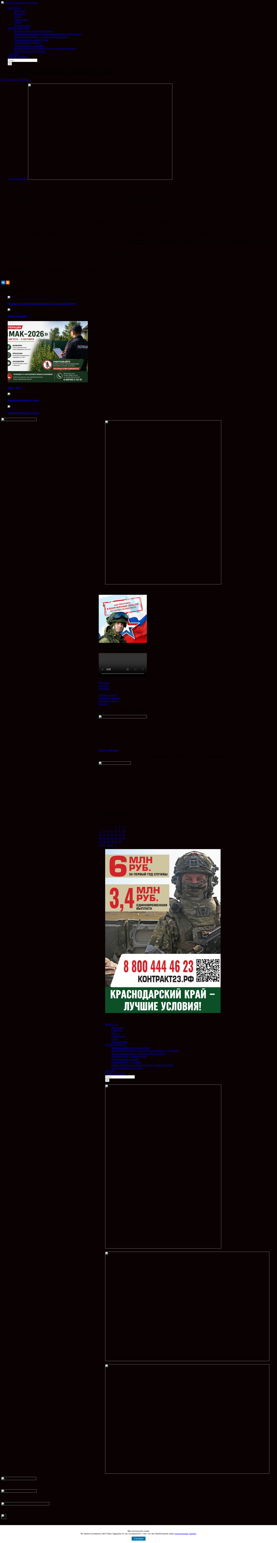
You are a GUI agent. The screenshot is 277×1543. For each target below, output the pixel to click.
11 (100, 834)
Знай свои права (17, 316)
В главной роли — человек (126, 1062)
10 (123, 831)
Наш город (117, 1027)
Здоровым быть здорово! (125, 1059)
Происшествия (120, 1042)
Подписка (104, 682)
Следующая (22, 79)
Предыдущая (8, 79)
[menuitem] (142, 17)
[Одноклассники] (8, 282)
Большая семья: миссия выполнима (131, 1047)
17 (123, 834)
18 (100, 838)
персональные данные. (186, 1533)
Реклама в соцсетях (109, 698)
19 (104, 838)
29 (116, 841)
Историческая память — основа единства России (138, 1053)
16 (120, 834)
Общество (117, 1030)
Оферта (103, 750)
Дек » (110, 845)
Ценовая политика (109, 701)
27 (108, 841)
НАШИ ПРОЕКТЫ (116, 1045)
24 (123, 838)
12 (104, 834)
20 (108, 838)
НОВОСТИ (111, 1024)
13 (108, 834)
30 (120, 841)
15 (116, 834)
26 (104, 841)
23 (120, 838)
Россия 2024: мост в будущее (127, 1068)
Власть (115, 1033)
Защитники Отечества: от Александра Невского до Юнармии (145, 1050)
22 (116, 838)
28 (112, 841)
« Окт (102, 845)
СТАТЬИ (110, 1070)
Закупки (103, 703)
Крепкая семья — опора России (129, 1056)
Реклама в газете (108, 695)
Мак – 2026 (14, 387)
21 (112, 838)
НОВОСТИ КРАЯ (115, 1073)
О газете (103, 685)
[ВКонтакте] (3, 282)
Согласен (138, 1538)
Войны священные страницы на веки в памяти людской (142, 1065)
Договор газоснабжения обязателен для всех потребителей (41, 303)
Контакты (104, 688)
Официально (119, 1036)
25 (100, 841)
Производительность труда (23, 400)
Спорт (115, 1039)
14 (112, 834)
